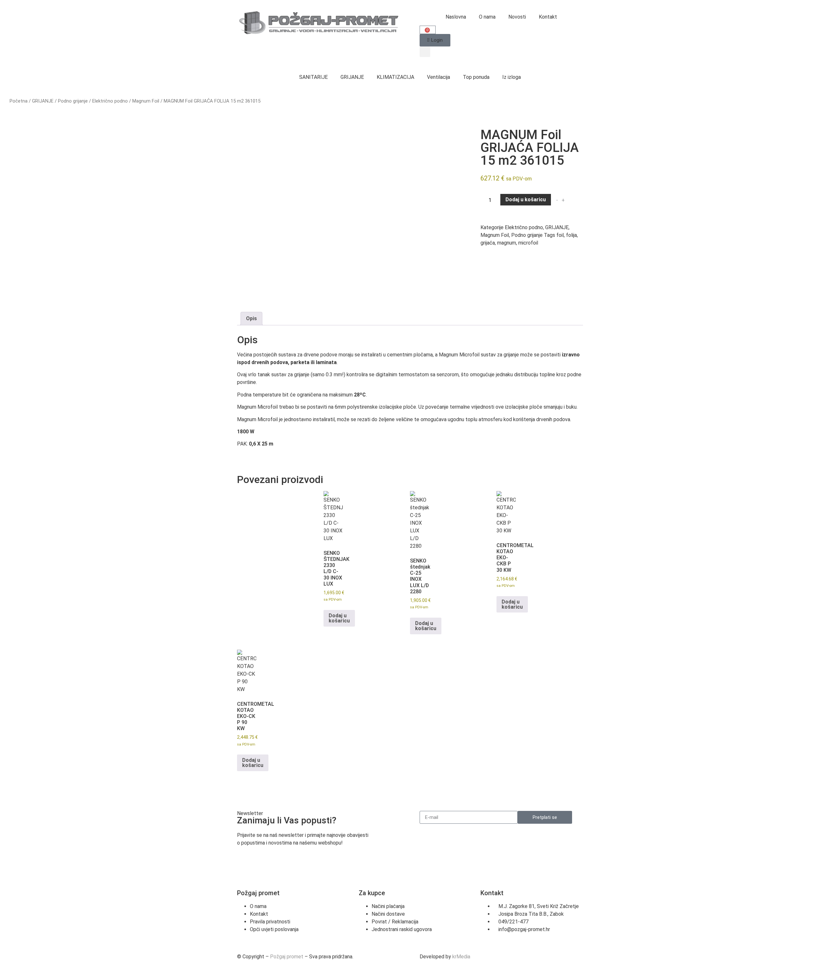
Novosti (517, 17)
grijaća (487, 243)
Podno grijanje (73, 101)
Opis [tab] (251, 318)
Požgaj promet (286, 957)
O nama (487, 17)
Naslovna (456, 17)
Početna (19, 101)
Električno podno (110, 101)
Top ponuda (476, 77)
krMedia (461, 957)
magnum (506, 243)
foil (560, 235)
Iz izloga (511, 77)
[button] (425, 51)
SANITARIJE (313, 77)
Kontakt (548, 17)
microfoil (528, 243)
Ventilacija (438, 77)
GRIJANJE (352, 77)
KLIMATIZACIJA (395, 77)
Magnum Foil (145, 101)
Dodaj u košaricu (525, 199)
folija (571, 235)
